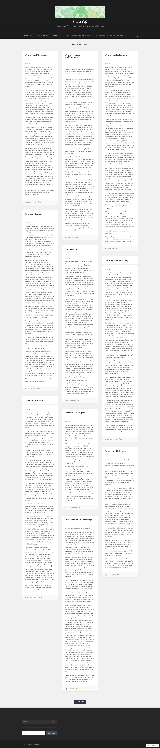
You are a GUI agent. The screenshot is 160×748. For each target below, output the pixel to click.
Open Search (136, 36)
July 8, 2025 (70, 689)
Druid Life (80, 22)
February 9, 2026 (32, 597)
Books (54, 35)
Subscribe (51, 733)
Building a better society (116, 260)
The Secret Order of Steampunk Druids (110, 35)
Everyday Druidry (33, 214)
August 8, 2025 (111, 575)
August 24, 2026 (31, 202)
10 (41, 597)
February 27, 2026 (112, 439)
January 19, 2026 (72, 508)
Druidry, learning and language (73, 56)
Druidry (65, 35)
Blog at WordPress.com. (31, 744)
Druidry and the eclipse (36, 55)
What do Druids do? (34, 400)
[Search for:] (39, 722)
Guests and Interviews (81, 35)
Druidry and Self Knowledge (78, 519)
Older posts (80, 702)
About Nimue (43, 35)
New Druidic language (75, 412)
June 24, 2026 (31, 388)
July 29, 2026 (71, 237)
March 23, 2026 (71, 401)
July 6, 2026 (110, 248)
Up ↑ (137, 744)
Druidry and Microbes (115, 451)
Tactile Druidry (72, 249)
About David (29, 35)
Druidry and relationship (117, 55)
